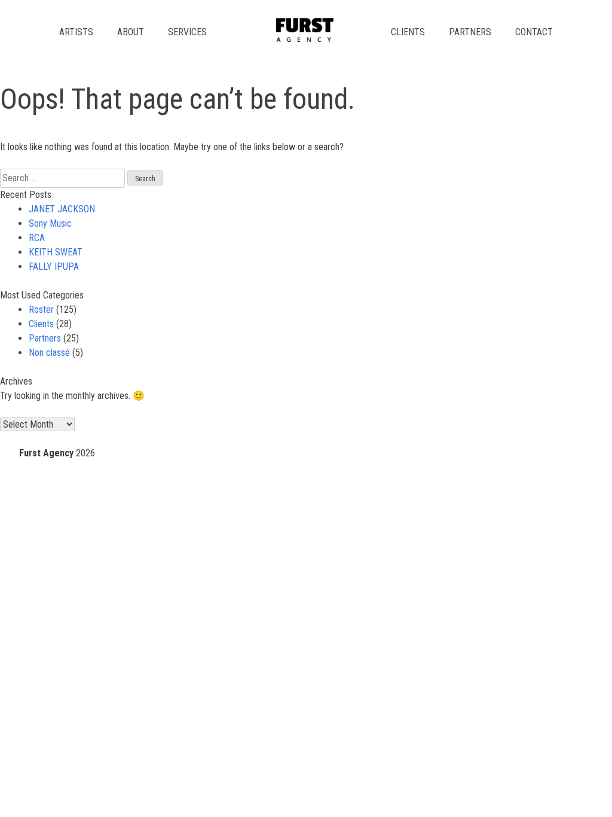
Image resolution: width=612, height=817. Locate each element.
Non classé (49, 352)
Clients (408, 32)
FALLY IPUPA (54, 266)
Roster (41, 309)
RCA (37, 237)
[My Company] (304, 38)
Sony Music (50, 223)
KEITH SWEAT (55, 252)
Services (187, 32)
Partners (470, 32)
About (130, 32)
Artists (76, 32)
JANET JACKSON (62, 209)
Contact (534, 32)
